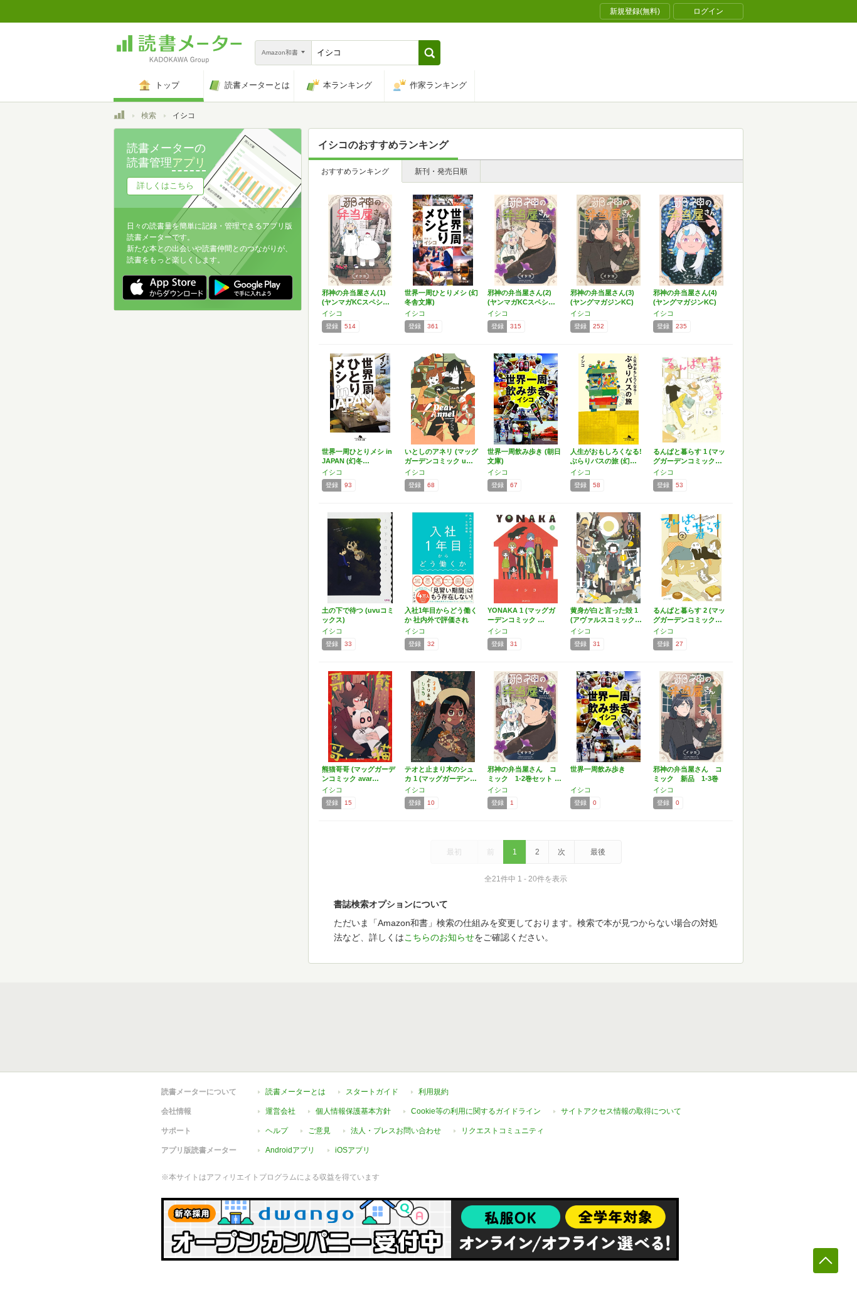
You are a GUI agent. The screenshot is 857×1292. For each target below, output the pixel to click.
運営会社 (280, 1111)
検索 (148, 115)
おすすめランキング (355, 171)
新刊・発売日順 (441, 171)
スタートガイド (372, 1092)
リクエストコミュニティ (502, 1130)
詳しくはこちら (165, 185)
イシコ (332, 313)
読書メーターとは (295, 1092)
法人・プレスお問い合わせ (396, 1130)
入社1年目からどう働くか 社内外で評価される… (441, 619)
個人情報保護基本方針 (353, 1111)
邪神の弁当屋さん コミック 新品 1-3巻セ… (687, 778)
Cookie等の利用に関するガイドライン (476, 1111)
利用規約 (433, 1092)
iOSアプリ (352, 1150)
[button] (429, 52)
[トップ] (119, 116)
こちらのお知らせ (439, 937)
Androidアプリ (290, 1150)
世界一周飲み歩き (597, 769)
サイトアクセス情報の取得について (621, 1111)
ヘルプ (276, 1130)
